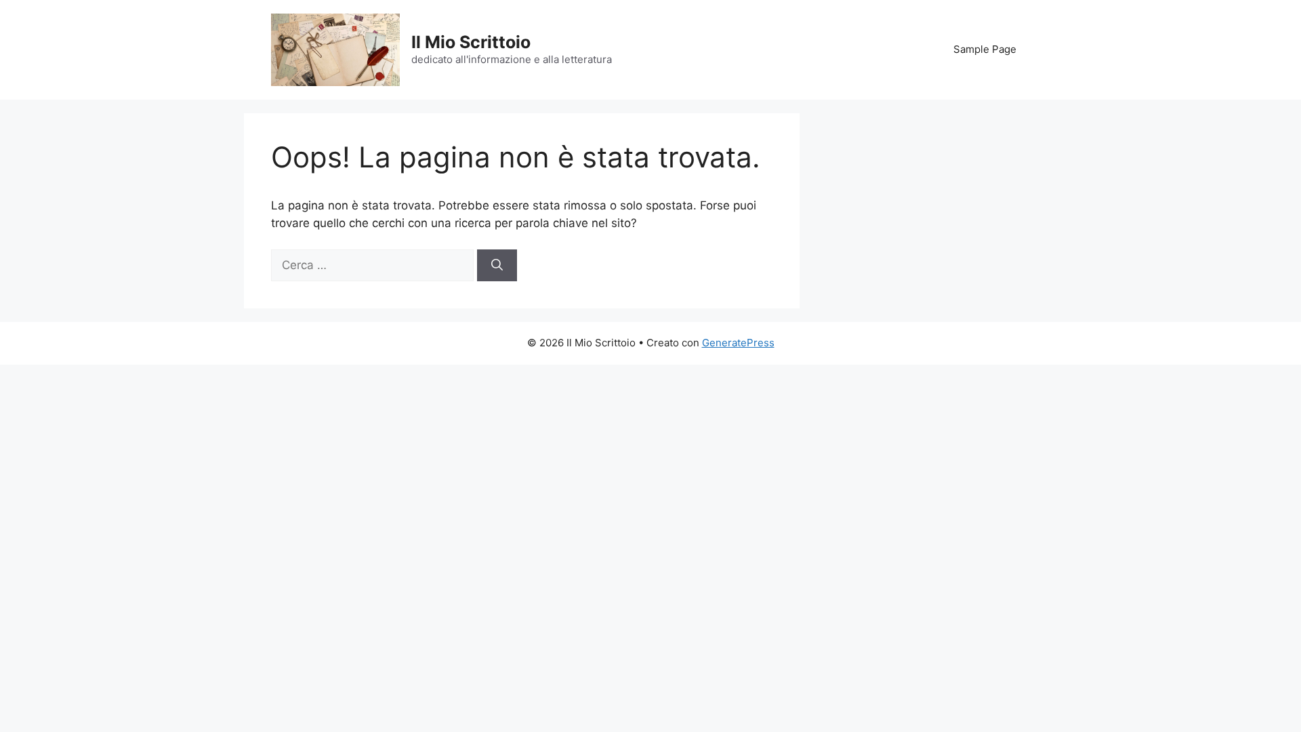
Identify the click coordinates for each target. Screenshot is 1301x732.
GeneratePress (738, 342)
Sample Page (984, 49)
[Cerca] (497, 265)
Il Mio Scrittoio (471, 42)
